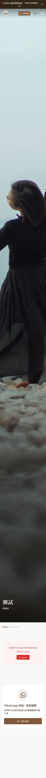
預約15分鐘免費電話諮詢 (13, 3)
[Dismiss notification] (42, 4)
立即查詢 (25, 13)
